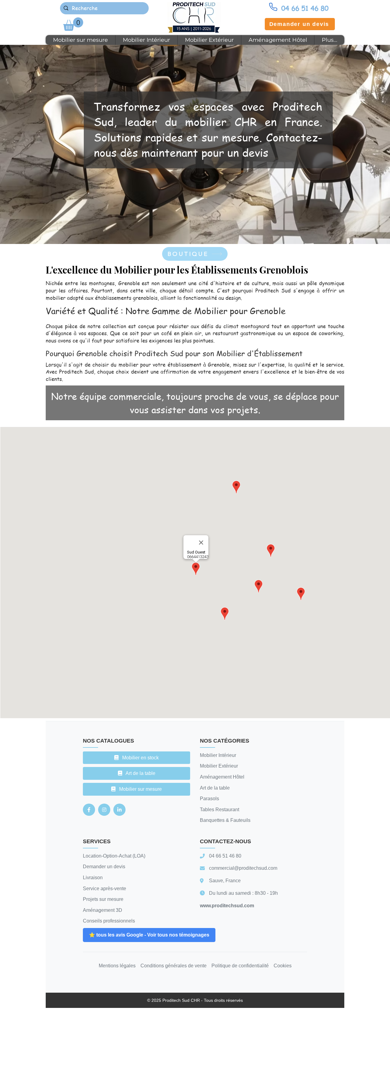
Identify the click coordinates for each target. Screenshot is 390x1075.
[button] (73, 24)
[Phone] (273, 7)
